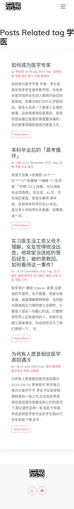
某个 (31, 76)
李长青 (19, 71)
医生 (31, 167)
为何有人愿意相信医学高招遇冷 (36, 357)
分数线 (34, 371)
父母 (55, 275)
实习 (57, 271)
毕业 (24, 167)
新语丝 (45, 76)
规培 (48, 275)
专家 (18, 76)
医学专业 (17, 371)
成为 (24, 76)
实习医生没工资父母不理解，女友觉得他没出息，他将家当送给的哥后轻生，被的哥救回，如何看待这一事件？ (36, 253)
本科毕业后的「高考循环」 (36, 153)
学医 (37, 76)
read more (20, 134)
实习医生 (39, 275)
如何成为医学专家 (31, 65)
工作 (24, 280)
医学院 (56, 366)
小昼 (18, 162)
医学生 (28, 275)
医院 (21, 275)
